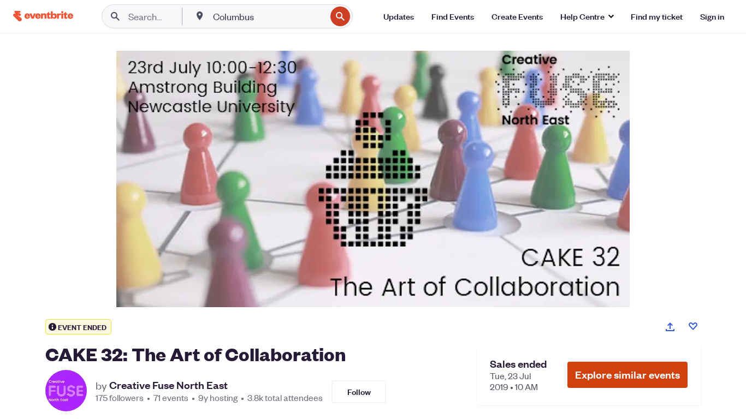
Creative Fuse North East (168, 385)
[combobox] (268, 16)
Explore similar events (627, 374)
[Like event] (693, 326)
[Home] (43, 16)
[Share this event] (670, 327)
